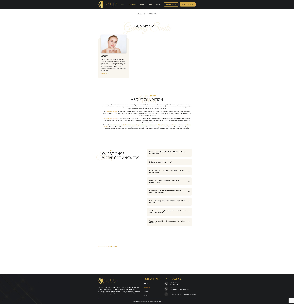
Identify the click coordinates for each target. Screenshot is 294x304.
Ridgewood (139, 125)
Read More (104, 73)
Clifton (160, 125)
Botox (104, 56)
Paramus (174, 125)
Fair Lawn (154, 125)
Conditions (133, 4)
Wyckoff (123, 125)
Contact (150, 4)
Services (123, 4)
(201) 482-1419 (174, 284)
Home (139, 14)
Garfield (128, 125)
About (142, 4)
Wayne (134, 125)
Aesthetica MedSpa (111, 111)
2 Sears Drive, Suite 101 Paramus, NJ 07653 (183, 294)
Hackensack (147, 125)
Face (144, 14)
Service (146, 283)
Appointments (171, 4)
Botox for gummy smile (110, 118)
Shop (158, 4)
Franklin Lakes (115, 125)
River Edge (165, 125)
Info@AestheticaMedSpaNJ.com (179, 289)
